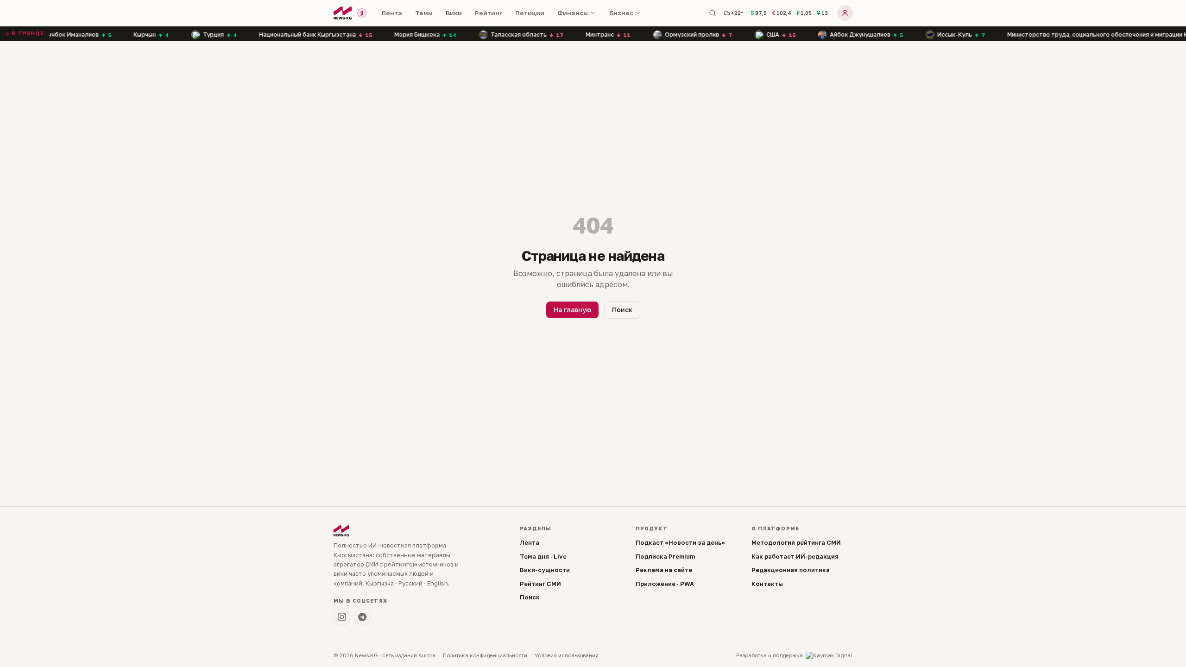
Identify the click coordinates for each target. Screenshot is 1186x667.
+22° (737, 13)
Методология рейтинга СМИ (796, 542)
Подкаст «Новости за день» (680, 542)
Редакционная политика (790, 569)
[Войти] (845, 13)
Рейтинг (488, 13)
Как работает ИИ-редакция (795, 556)
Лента (391, 13)
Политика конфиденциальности (485, 655)
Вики (454, 13)
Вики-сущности (545, 569)
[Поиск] (712, 13)
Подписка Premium (665, 556)
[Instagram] (342, 617)
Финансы (572, 13)
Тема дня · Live (543, 556)
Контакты (767, 583)
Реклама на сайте (664, 569)
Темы (424, 13)
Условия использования (567, 655)
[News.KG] (343, 12)
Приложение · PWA (665, 583)
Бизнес (621, 13)
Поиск (622, 310)
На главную (572, 310)
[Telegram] (362, 617)
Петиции (529, 13)
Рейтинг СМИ (540, 583)
